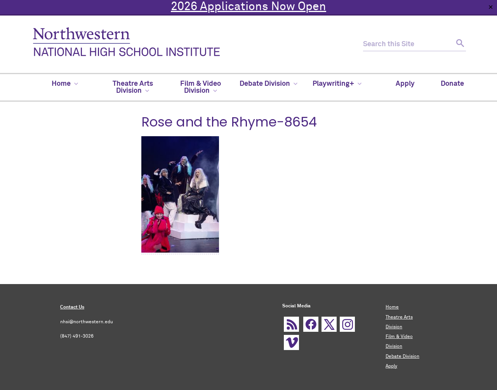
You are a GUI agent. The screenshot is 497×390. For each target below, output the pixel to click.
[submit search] (459, 44)
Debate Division (402, 356)
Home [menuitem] (61, 83)
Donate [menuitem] (452, 83)
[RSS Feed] (291, 324)
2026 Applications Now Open (248, 7)
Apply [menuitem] (405, 83)
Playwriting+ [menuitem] (333, 83)
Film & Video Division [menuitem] (200, 87)
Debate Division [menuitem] (265, 83)
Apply (391, 366)
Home (392, 307)
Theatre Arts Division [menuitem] (133, 87)
